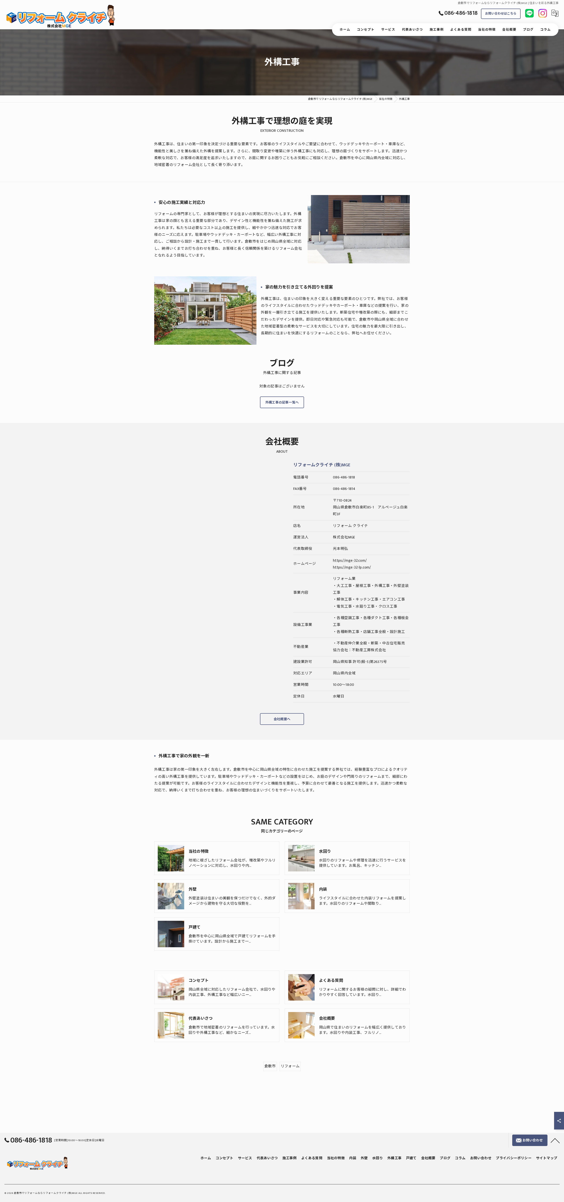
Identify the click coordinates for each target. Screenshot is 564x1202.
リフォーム (290, 1066)
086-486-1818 (344, 477)
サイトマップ (546, 1158)
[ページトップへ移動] (555, 1140)
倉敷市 (270, 1066)
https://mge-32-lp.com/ (352, 567)
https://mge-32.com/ (350, 560)
